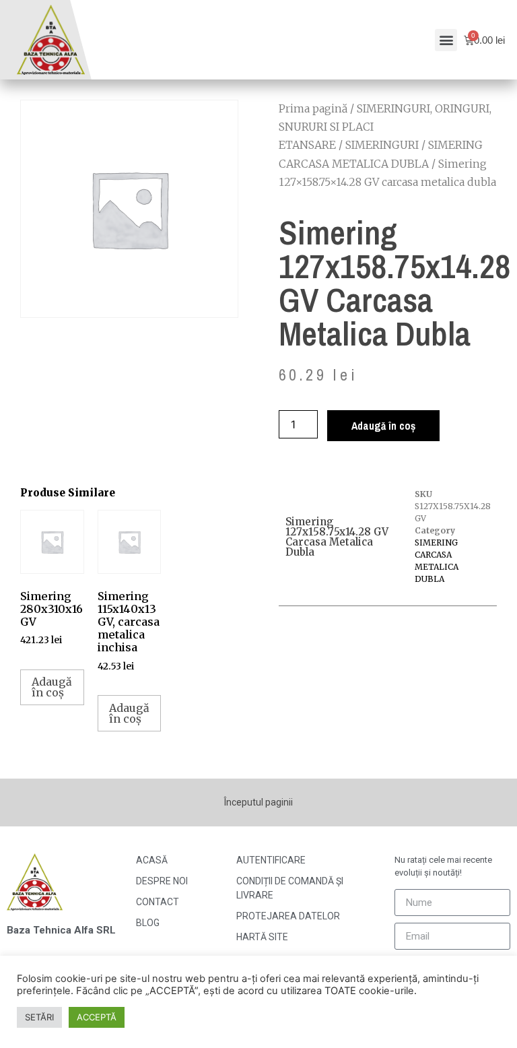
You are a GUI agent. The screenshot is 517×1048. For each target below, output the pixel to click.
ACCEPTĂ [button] (96, 1017)
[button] (446, 40)
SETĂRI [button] (39, 1017)
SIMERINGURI (382, 145)
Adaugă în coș (383, 425)
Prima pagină (313, 108)
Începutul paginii (258, 802)
